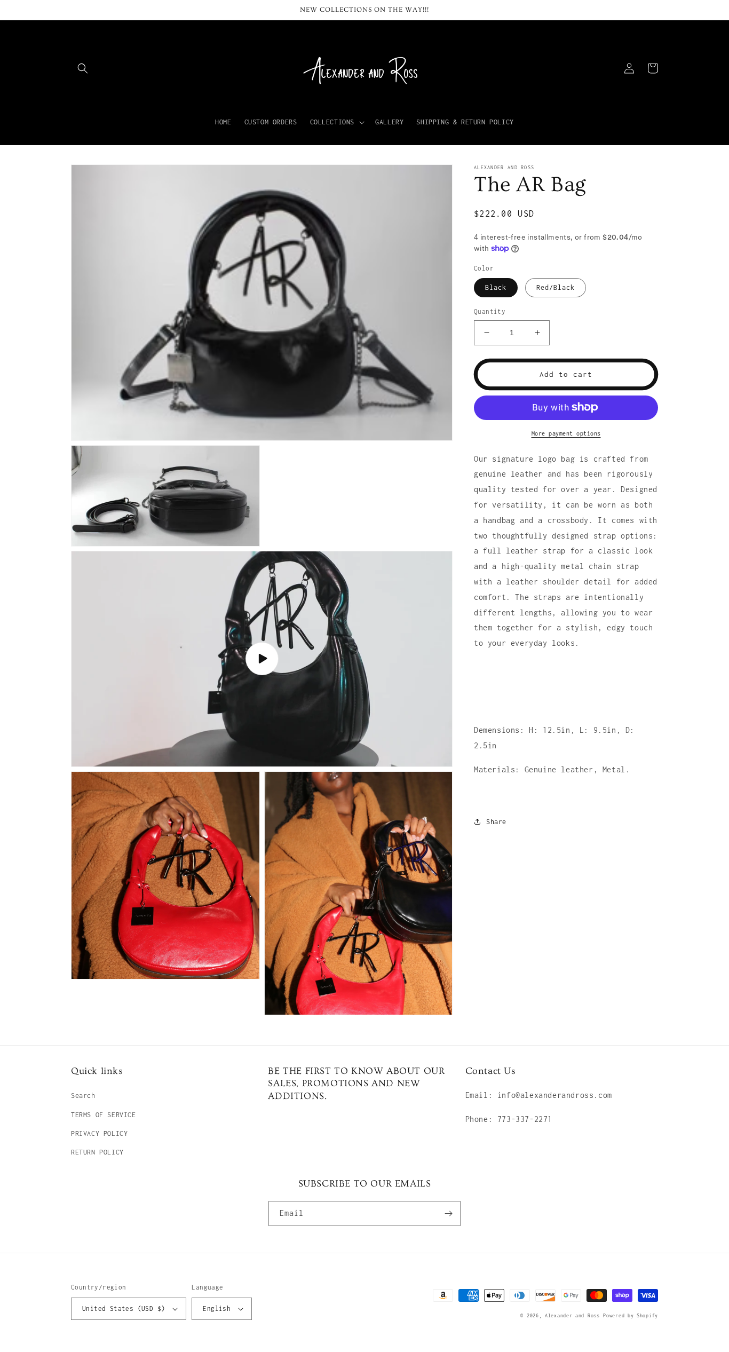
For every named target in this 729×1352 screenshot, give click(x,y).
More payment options (566, 433)
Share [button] (496, 821)
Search (83, 1096)
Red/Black (555, 287)
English (217, 1308)
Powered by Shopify (630, 1315)
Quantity (489, 311)
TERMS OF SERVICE (103, 1115)
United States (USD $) (123, 1308)
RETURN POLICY (97, 1152)
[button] (82, 68)
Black (495, 287)
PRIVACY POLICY (99, 1133)
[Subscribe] (448, 1213)
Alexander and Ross (572, 1315)
